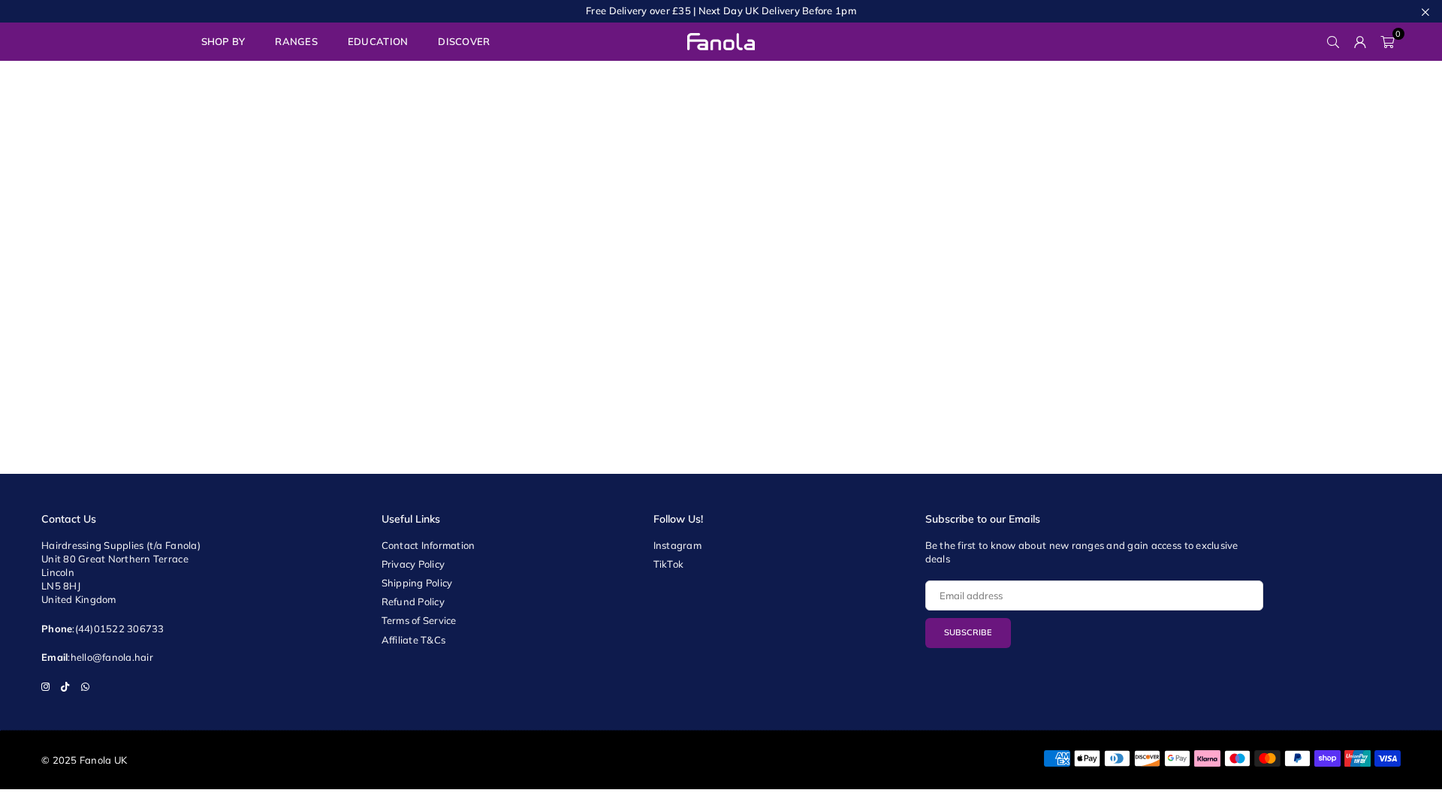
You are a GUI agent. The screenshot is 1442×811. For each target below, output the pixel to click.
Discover (464, 41)
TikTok (668, 564)
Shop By (223, 41)
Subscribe (968, 632)
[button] (1387, 41)
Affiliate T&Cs (414, 640)
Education (378, 41)
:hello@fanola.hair (110, 657)
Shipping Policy (417, 583)
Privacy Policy (413, 564)
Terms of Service (419, 620)
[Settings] (1360, 41)
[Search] (1333, 41)
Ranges (296, 41)
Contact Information (428, 545)
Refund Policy (413, 601)
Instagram (677, 545)
